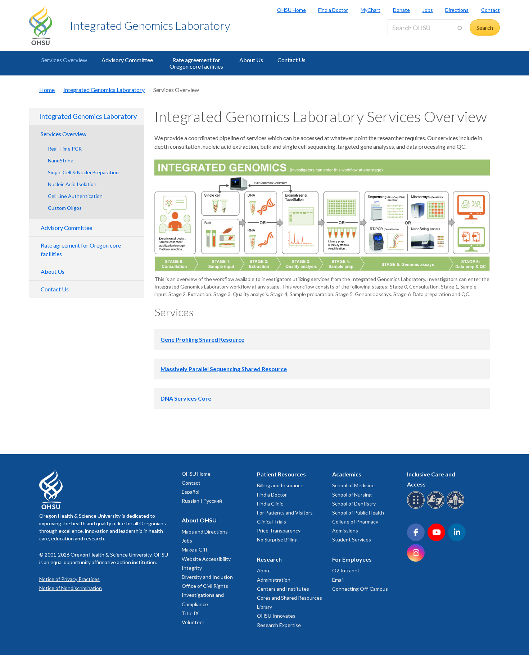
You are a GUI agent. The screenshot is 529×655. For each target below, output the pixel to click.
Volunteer (193, 622)
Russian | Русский (202, 501)
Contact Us (291, 59)
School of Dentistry (354, 504)
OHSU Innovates (276, 616)
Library (264, 607)
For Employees (352, 559)
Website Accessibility (206, 559)
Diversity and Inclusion (207, 577)
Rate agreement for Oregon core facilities (196, 63)
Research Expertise (279, 625)
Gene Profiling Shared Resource (202, 339)
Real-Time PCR (65, 149)
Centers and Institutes (283, 589)
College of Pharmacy (355, 521)
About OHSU (199, 520)
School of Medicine (353, 485)
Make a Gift (195, 549)
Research (269, 559)
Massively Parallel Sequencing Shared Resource (223, 368)
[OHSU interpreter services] (456, 507)
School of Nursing (352, 495)
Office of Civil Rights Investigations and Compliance (205, 595)
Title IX (190, 613)
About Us (251, 59)
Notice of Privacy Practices (69, 579)
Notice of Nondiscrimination (70, 588)
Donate (401, 10)
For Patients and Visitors (285, 512)
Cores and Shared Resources (289, 598)
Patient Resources (281, 474)
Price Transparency (278, 530)
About (264, 570)
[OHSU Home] (45, 25)
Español (190, 492)
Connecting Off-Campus (360, 589)
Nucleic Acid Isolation (72, 184)
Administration (273, 580)
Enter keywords (409, 40)
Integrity (192, 568)
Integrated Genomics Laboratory (150, 25)
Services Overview (64, 59)
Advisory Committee (127, 59)
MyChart (370, 10)
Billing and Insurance (280, 485)
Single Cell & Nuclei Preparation (83, 172)
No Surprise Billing (277, 539)
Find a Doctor (333, 10)
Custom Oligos (65, 208)
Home (47, 89)
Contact (490, 10)
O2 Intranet (346, 570)
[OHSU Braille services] (417, 507)
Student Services (351, 539)
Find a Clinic (270, 504)
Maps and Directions (205, 532)
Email (338, 580)
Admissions (345, 530)
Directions (457, 10)
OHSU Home (291, 10)
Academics (346, 474)
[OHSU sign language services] (437, 507)
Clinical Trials (271, 521)
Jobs (427, 10)
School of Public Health (358, 512)
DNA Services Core (185, 398)
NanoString (60, 160)
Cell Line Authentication (75, 196)
